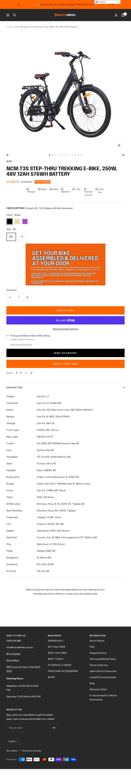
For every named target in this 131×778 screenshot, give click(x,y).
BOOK (51, 677)
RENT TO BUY (56, 658)
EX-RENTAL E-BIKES (59, 665)
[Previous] (7, 155)
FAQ (91, 646)
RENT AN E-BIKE (57, 652)
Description (14, 387)
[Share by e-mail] (31, 373)
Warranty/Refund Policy (102, 658)
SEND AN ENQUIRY (65, 353)
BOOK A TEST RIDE (65, 364)
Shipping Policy (98, 652)
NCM (9, 161)
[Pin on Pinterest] (21, 373)
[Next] (123, 155)
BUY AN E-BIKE (56, 646)
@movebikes (13, 653)
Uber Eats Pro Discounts (102, 671)
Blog (92, 683)
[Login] (116, 15)
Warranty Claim (98, 689)
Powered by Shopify (31, 750)
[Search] (14, 15)
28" (22, 236)
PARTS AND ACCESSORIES (63, 671)
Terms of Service (98, 665)
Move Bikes (12, 660)
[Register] (53, 728)
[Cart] (123, 15)
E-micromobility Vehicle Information (103, 697)
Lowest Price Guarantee (102, 677)
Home (9, 26)
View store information (21, 344)
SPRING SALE (55, 640)
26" (11, 236)
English (11, 741)
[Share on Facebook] (16, 373)
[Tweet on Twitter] (26, 373)
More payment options (65, 328)
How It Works (96, 640)
